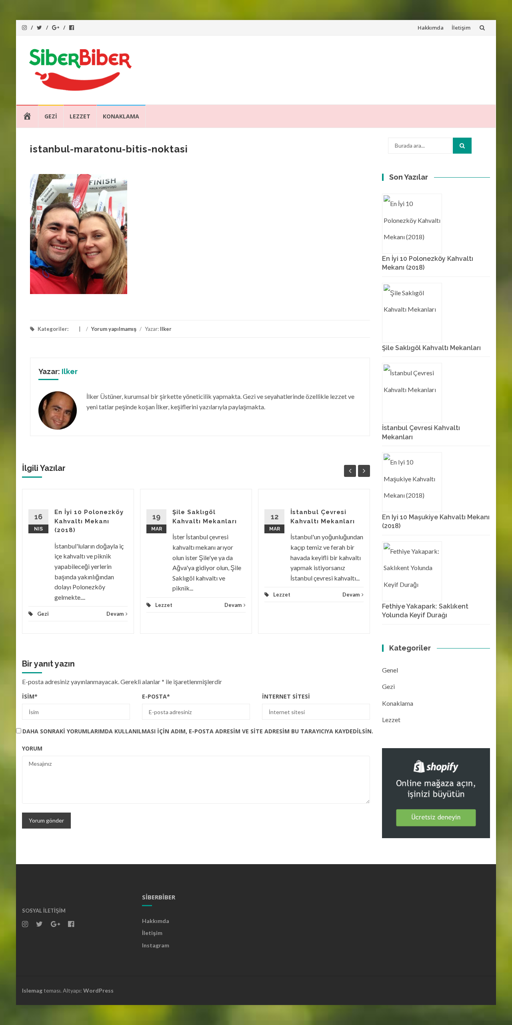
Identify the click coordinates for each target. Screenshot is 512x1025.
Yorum (32, 748)
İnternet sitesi (286, 696)
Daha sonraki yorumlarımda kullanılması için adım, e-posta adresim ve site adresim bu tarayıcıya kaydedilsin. (197, 731)
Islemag (32, 990)
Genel (390, 670)
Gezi (50, 116)
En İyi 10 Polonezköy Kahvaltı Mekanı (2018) (89, 521)
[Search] (462, 146)
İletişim (461, 27)
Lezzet (80, 116)
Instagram (155, 945)
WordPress (98, 990)
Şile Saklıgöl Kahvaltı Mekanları (431, 348)
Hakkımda (431, 27)
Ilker (166, 329)
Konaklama (121, 116)
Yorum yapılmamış (113, 329)
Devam (115, 614)
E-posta (156, 696)
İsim (30, 696)
